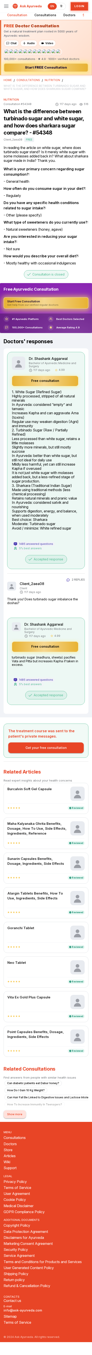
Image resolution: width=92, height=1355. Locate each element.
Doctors (69, 15)
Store (8, 1150)
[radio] (8, 808)
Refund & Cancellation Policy (27, 1286)
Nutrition (52, 80)
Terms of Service (17, 1188)
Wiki (7, 1162)
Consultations (45, 15)
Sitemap (10, 1316)
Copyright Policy (17, 1225)
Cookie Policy (15, 1200)
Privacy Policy (15, 1182)
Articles (10, 1156)
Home (8, 80)
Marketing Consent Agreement (28, 1244)
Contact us (12, 1300)
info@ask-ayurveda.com (23, 1310)
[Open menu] (6, 6)
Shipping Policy (16, 1274)
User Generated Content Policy (29, 1268)
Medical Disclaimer (18, 1206)
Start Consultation (46, 67)
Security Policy (16, 1250)
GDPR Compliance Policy (24, 1212)
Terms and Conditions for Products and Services (43, 1262)
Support (10, 1168)
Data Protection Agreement (26, 1232)
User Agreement (17, 1194)
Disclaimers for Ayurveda (24, 1238)
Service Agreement (19, 1256)
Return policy (14, 1280)
